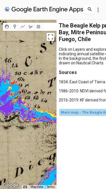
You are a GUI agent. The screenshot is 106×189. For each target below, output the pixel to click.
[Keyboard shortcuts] (25, 187)
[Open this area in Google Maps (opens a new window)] (10, 185)
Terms (51, 186)
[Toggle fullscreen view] (51, 37)
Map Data (37, 186)
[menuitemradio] (7, 27)
